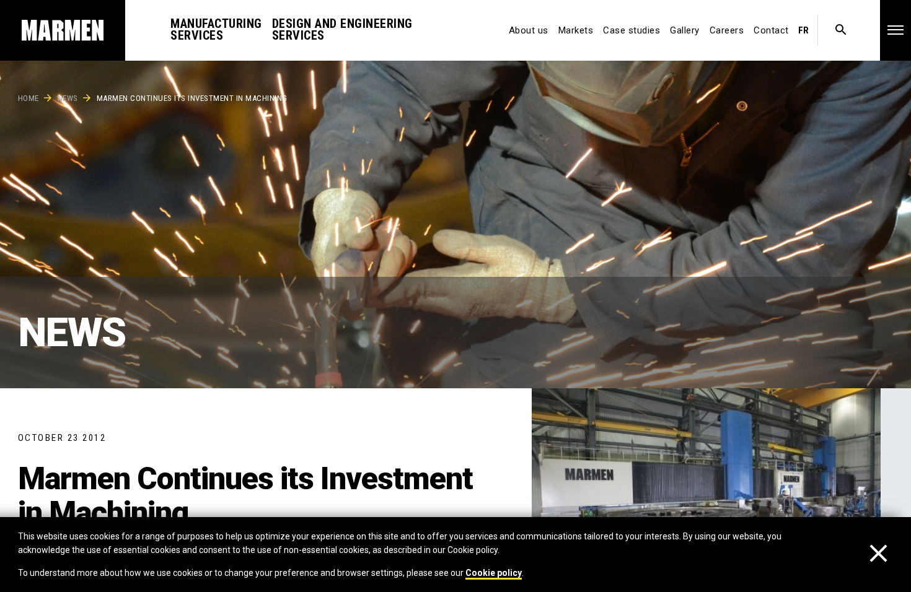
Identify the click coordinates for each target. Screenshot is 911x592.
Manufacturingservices (216, 29)
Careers (727, 30)
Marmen (62, 30)
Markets (576, 30)
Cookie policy (493, 573)
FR (803, 30)
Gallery (685, 30)
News (68, 98)
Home (28, 98)
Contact (771, 30)
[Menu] (895, 30)
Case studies (631, 30)
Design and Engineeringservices (342, 29)
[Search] (840, 30)
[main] (455, 296)
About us (528, 30)
